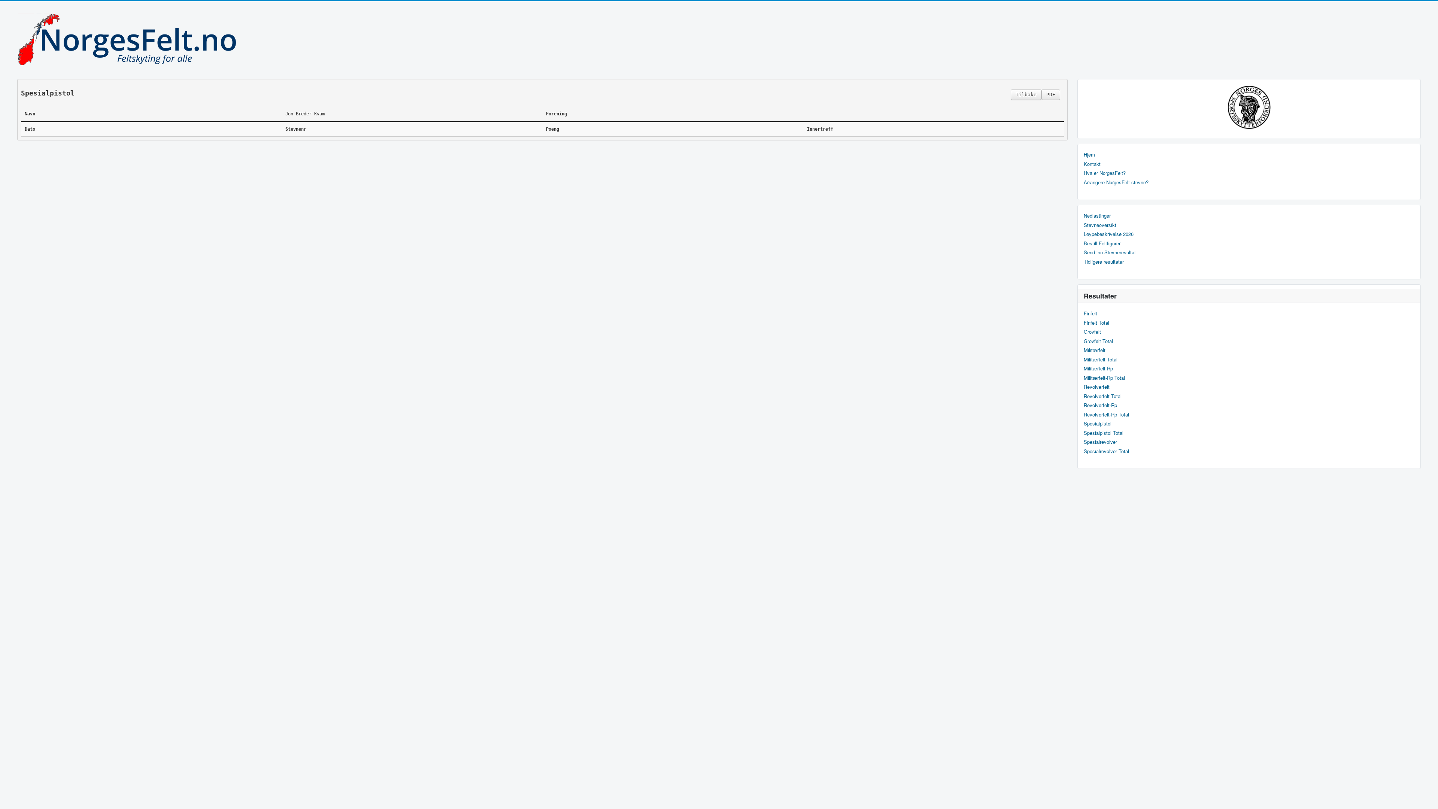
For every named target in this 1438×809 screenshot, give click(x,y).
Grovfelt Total (1098, 341)
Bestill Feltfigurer (1102, 243)
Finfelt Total (1096, 322)
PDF (1050, 94)
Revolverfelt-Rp (1100, 405)
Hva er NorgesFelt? (1105, 173)
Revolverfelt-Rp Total (1106, 414)
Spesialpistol (1097, 423)
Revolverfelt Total (1103, 396)
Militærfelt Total (1100, 359)
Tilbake (1026, 94)
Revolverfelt (1097, 387)
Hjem (1089, 154)
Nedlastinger (1097, 215)
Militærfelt (1094, 350)
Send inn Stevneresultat (1110, 252)
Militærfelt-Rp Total (1104, 378)
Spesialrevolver (1100, 442)
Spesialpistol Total (1103, 433)
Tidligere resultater (1104, 261)
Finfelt (1090, 313)
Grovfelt (1092, 331)
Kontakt (1092, 164)
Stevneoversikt (1100, 225)
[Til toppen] (1426, 797)
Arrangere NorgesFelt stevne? (1116, 182)
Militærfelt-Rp (1098, 368)
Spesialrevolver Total (1106, 451)
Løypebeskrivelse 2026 (1109, 234)
